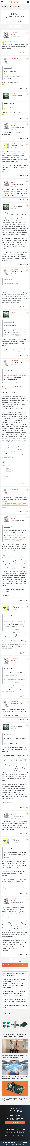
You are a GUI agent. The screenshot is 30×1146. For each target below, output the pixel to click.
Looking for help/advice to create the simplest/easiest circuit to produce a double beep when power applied (14, 993)
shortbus (10, 17)
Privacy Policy (6, 1142)
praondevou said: (8, 103)
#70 (27, 361)
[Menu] (2, 2)
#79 (27, 899)
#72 (27, 517)
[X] (11, 1111)
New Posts (20, 21)
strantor (13, 93)
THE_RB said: (7, 668)
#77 (27, 813)
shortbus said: (7, 68)
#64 (27, 124)
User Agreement (23, 1142)
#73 (27, 606)
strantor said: (7, 279)
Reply (26, 52)
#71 (27, 489)
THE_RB (13, 144)
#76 (27, 725)
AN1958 (4, 389)
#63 (27, 94)
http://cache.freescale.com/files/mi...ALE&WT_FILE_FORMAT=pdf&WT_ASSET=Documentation (15, 505)
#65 (27, 144)
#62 (27, 58)
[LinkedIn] (14, 1111)
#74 (27, 658)
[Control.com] (10, 1132)
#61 (27, 33)
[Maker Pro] (8, 1135)
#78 (27, 839)
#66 (27, 181)
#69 (27, 312)
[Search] (24, 2)
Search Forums (12, 21)
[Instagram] (18, 1111)
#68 (27, 270)
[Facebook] (8, 1111)
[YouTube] (21, 1111)
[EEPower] (20, 1132)
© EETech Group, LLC (11, 1144)
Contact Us (15, 1122)
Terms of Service (14, 1142)
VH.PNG (5, 476)
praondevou (14, 58)
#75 (27, 702)
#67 (27, 205)
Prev (11, 26)
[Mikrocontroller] (19, 1135)
